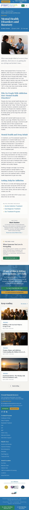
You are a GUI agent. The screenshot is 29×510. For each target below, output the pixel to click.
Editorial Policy (23, 502)
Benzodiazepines (5, 449)
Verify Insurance (5, 1)
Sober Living (4, 432)
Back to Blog (15, 386)
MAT (2, 430)
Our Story (3, 463)
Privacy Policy (6, 502)
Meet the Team (5, 465)
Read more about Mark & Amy (14, 232)
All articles (23, 303)
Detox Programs (5, 420)
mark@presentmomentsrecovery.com (12, 403)
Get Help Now (5, 408)
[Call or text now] (23, 5)
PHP (2, 425)
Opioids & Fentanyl (5, 446)
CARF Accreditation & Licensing (9, 470)
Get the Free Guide (10, 258)
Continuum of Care (5, 418)
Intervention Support (6, 437)
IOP (2, 427)
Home (2, 11)
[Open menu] (26, 5)
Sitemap (10, 503)
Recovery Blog (9, 11)
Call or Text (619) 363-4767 (21, 1)
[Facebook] (2, 411)
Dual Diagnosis (4, 454)
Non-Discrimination (17, 503)
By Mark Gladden (5, 28)
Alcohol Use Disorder (6, 444)
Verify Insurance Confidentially (15, 292)
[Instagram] (4, 411)
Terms (11, 502)
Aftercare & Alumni (5, 435)
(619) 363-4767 (7, 401)
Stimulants (3, 451)
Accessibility (16, 502)
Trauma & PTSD (5, 456)
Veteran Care (4, 468)
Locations (3, 472)
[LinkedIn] (6, 411)
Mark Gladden (14, 222)
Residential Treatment (6, 423)
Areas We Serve (5, 475)
